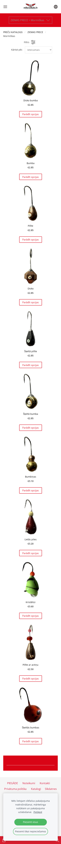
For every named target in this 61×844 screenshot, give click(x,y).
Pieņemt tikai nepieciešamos (30, 831)
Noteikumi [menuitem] (28, 783)
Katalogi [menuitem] (36, 789)
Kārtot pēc (16, 49)
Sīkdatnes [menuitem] (51, 789)
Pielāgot (38, 812)
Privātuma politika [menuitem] (15, 789)
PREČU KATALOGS (13, 32)
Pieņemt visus (30, 822)
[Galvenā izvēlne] (5, 6)
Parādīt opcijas (30, 114)
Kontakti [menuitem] (45, 783)
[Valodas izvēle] (55, 6)
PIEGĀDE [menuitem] (12, 783)
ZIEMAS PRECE (35, 32)
